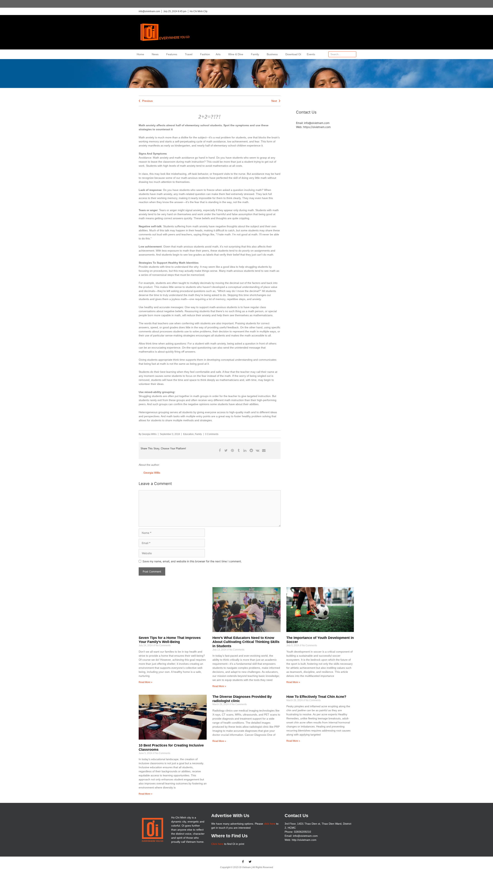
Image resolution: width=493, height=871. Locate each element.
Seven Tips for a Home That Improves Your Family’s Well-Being (170, 640)
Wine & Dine (235, 54)
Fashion (205, 54)
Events (311, 54)
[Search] (353, 54)
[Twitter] (250, 861)
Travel (188, 54)
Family (255, 54)
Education (188, 434)
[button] (219, 450)
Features (171, 54)
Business (272, 54)
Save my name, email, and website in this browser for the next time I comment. (192, 561)
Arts (218, 54)
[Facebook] (243, 861)
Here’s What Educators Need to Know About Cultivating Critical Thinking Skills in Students (245, 642)
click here (269, 823)
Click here (217, 843)
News (155, 54)
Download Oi (293, 54)
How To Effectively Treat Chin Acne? (316, 697)
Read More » (145, 682)
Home (140, 54)
